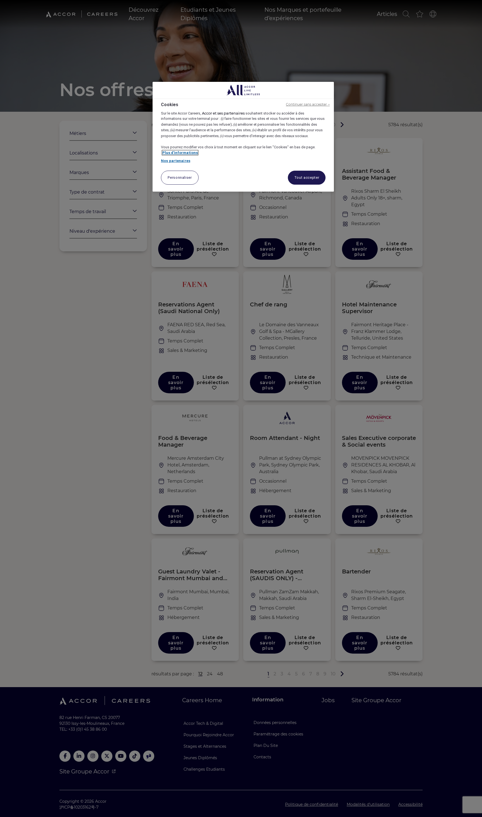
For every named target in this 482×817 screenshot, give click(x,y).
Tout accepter (306, 177)
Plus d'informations (180, 153)
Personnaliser (180, 177)
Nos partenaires (175, 161)
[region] (243, 137)
